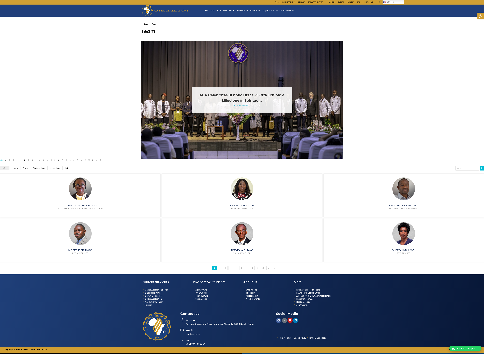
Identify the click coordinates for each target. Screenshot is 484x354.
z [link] (100, 160)
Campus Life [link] (267, 10)
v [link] (85, 160)
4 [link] (230, 268)
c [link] (13, 160)
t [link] (77, 160)
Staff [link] (66, 168)
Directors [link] (15, 168)
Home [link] (207, 10)
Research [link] (253, 10)
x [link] (92, 160)
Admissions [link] (227, 10)
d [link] (17, 160)
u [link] (81, 160)
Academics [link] (241, 10)
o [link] (58, 160)
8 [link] (252, 268)
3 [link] (225, 268)
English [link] (390, 2)
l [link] (47, 160)
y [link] (96, 160)
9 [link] (257, 268)
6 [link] (241, 268)
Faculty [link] (25, 168)
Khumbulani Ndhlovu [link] (403, 205)
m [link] (51, 160)
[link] (480, 16)
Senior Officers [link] (54, 168)
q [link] (66, 160)
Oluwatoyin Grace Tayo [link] (80, 205)
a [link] (5, 160)
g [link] (28, 160)
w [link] (89, 160)
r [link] (70, 160)
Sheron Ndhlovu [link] (403, 250)
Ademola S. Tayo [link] (242, 250)
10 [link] (263, 268)
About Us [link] (215, 10)
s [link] (73, 160)
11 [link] (268, 268)
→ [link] (274, 268)
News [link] (248, 105)
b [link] (9, 160)
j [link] (39, 160)
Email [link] (189, 330)
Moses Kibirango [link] (80, 250)
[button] (216, 10)
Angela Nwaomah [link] (242, 205)
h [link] (32, 160)
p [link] (62, 160)
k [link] (43, 160)
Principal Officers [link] (38, 168)
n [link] (54, 160)
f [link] (24, 160)
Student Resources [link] (283, 10)
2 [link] (219, 268)
